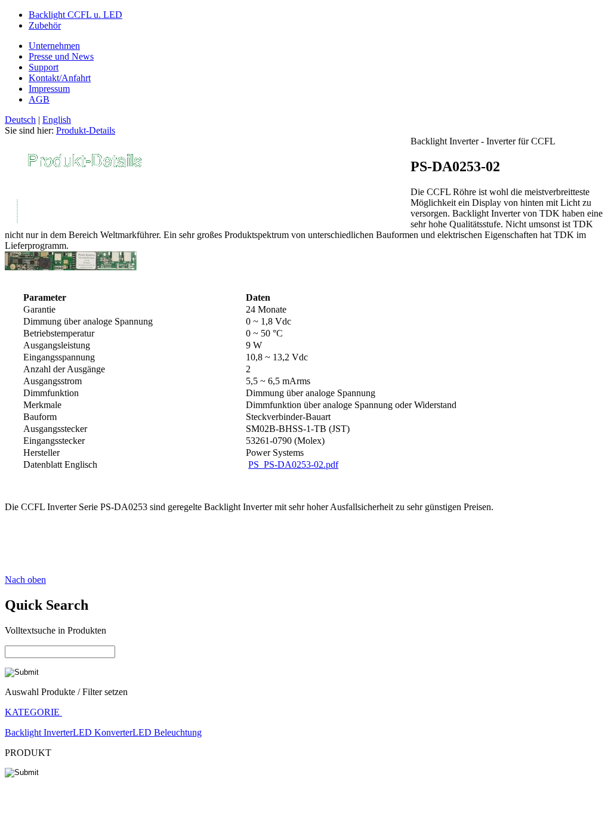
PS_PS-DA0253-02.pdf (293, 464)
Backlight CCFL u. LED (75, 15)
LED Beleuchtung (167, 732)
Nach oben (25, 580)
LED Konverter (102, 732)
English (56, 120)
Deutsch (20, 120)
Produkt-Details (85, 130)
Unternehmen (54, 46)
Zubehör (45, 25)
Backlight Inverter (39, 732)
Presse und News (61, 56)
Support (43, 67)
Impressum (49, 89)
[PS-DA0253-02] (71, 267)
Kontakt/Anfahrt (60, 78)
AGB (39, 99)
